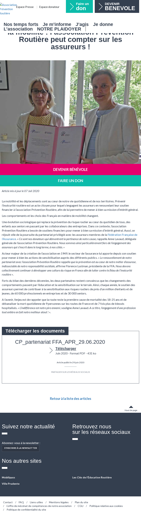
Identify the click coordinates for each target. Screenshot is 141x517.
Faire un (82, 6)
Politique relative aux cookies (106, 505)
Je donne (103, 24)
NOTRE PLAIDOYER (59, 29)
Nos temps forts (21, 24)
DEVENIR (120, 6)
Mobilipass (8, 477)
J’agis (82, 24)
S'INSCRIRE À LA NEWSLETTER (20, 448)
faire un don (70, 180)
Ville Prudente (10, 483)
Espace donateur (49, 6)
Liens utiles (36, 502)
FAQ (21, 502)
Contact (8, 502)
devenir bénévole (70, 169)
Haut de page (131, 410)
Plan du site (81, 502)
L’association (18, 29)
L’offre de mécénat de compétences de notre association (39, 505)
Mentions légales (59, 502)
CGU (80, 505)
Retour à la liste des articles (70, 399)
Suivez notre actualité (28, 426)
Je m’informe (57, 24)
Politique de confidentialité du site (26, 509)
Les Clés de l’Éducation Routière (92, 477)
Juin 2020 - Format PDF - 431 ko (75, 351)
